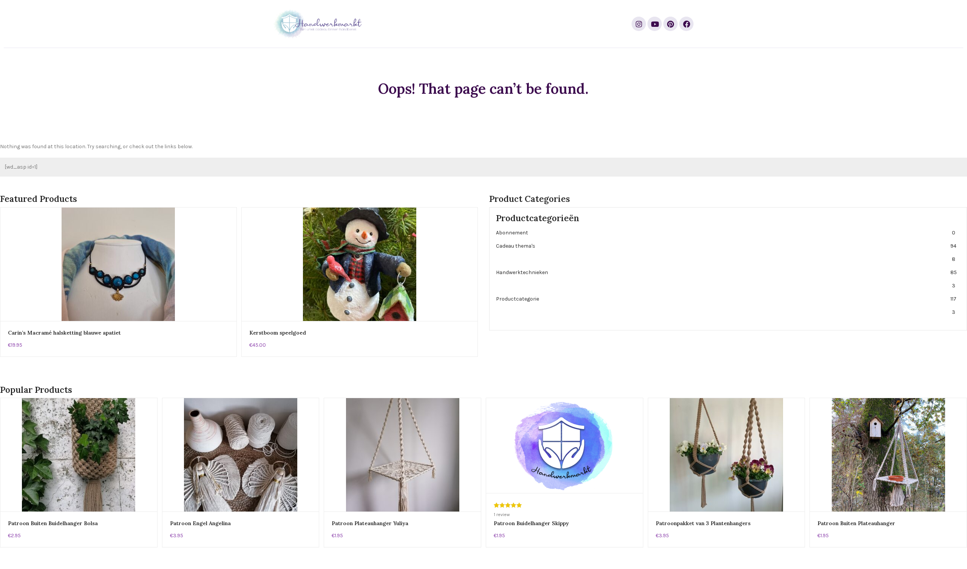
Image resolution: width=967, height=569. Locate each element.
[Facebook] (686, 24)
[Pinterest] (670, 24)
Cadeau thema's (726, 252)
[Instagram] (639, 24)
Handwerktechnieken (726, 279)
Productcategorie (726, 305)
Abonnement (725, 232)
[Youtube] (654, 24)
